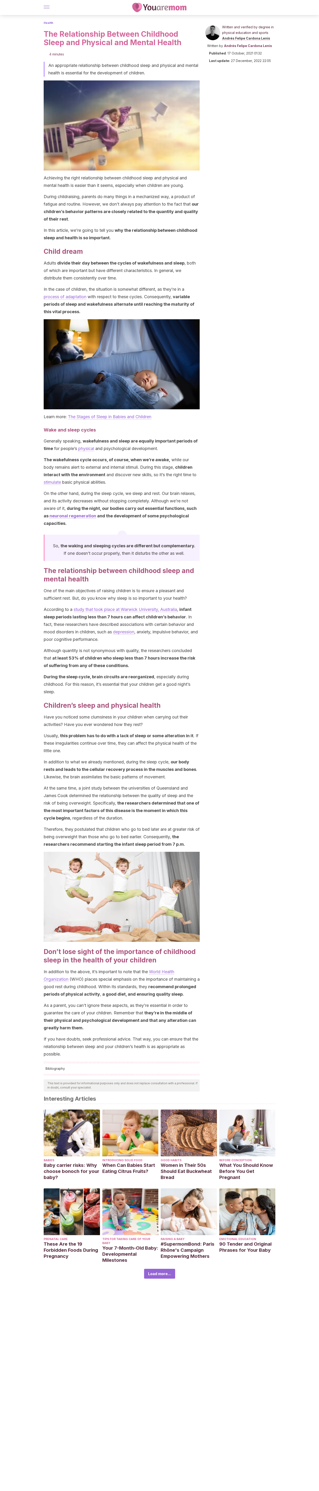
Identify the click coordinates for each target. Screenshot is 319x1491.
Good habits (171, 1160)
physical (86, 448)
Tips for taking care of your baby (126, 1241)
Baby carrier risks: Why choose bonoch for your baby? (71, 1171)
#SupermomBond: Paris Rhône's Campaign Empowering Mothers (187, 1250)
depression (123, 631)
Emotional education (237, 1239)
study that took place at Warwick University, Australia (125, 609)
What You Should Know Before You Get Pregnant (246, 1171)
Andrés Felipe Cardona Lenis (246, 38)
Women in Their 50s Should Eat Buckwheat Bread (186, 1171)
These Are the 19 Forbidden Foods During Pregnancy (71, 1250)
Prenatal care (56, 1239)
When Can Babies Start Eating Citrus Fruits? (128, 1168)
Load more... (159, 1273)
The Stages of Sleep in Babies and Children (109, 416)
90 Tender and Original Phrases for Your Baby (245, 1247)
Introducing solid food (122, 1160)
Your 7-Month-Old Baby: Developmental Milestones (130, 1254)
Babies (49, 1160)
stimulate (52, 482)
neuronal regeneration (73, 515)
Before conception (235, 1160)
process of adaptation (65, 296)
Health (48, 23)
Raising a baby (172, 1239)
